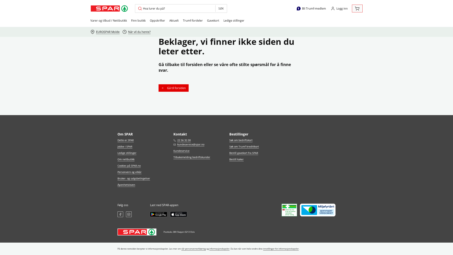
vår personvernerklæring (193, 248)
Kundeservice (181, 150)
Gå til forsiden (176, 88)
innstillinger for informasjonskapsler (281, 248)
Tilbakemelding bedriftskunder (191, 157)
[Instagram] (129, 214)
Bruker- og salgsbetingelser (133, 178)
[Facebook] (120, 214)
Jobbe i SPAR (124, 146)
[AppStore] (178, 214)
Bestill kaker (236, 159)
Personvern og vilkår (129, 172)
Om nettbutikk (125, 159)
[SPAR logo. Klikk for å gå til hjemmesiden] (109, 8)
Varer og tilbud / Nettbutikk (108, 20)
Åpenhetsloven (126, 184)
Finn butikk (138, 20)
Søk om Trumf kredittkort (244, 146)
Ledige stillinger (233, 20)
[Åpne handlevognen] (357, 8)
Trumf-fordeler (193, 20)
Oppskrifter (157, 20)
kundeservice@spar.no (190, 144)
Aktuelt (174, 20)
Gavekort (213, 20)
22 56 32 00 (184, 140)
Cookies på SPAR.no (129, 165)
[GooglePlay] (158, 214)
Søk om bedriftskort (241, 140)
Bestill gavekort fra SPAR (243, 153)
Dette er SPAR (125, 140)
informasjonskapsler (219, 248)
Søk (221, 8)
